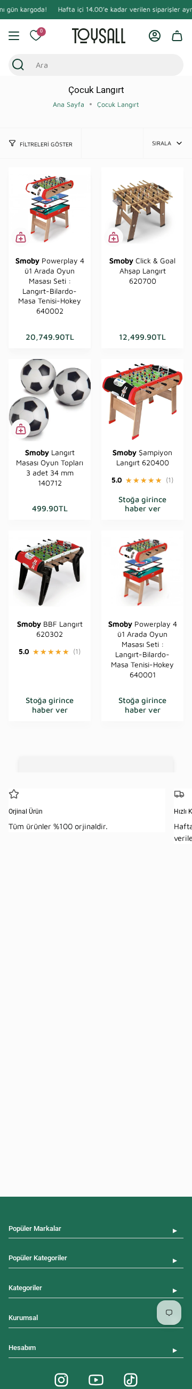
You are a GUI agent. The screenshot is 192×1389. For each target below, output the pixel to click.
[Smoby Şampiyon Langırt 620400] (142, 400)
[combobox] (86, 64)
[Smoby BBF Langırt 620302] (50, 571)
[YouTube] (96, 1380)
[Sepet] (177, 36)
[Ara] (18, 64)
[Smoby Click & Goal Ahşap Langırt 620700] (142, 208)
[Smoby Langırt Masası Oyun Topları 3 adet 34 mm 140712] (50, 400)
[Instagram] (61, 1380)
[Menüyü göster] (14, 36)
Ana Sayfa (68, 104)
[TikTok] (131, 1380)
